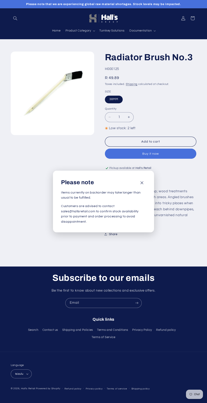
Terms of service (117, 389)
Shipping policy (140, 389)
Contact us (50, 329)
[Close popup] (142, 183)
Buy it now (150, 153)
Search (33, 329)
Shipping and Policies (77, 329)
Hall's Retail (28, 388)
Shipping (131, 84)
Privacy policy (94, 389)
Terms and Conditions (112, 329)
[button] (15, 18)
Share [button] (113, 234)
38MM (113, 99)
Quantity (111, 108)
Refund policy (166, 329)
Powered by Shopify (48, 388)
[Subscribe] (137, 303)
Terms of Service (103, 337)
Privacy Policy (142, 329)
